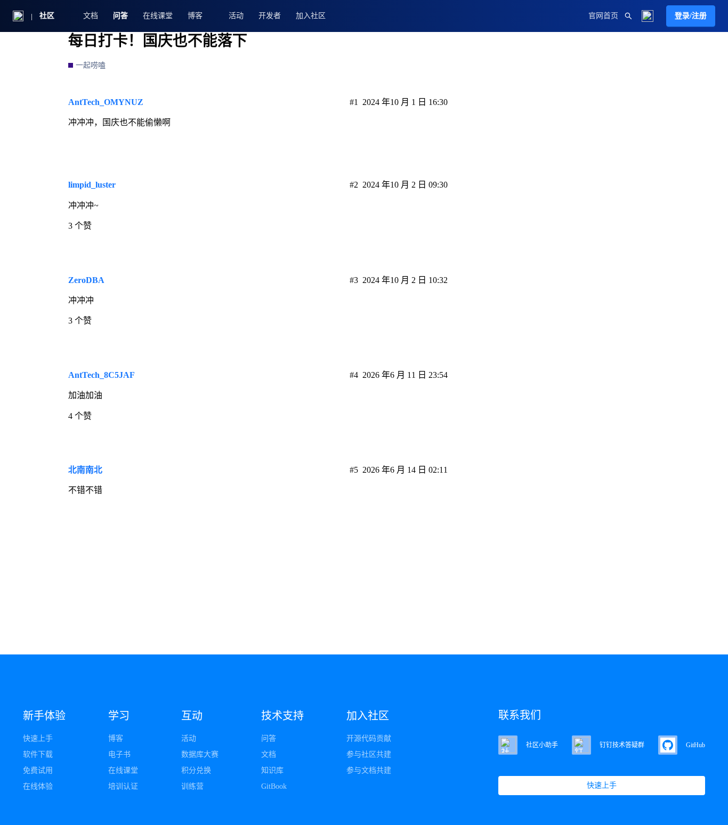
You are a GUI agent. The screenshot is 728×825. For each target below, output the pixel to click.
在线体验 (38, 786)
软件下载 (38, 754)
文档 (90, 16)
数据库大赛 (200, 754)
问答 (120, 16)
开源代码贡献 (368, 738)
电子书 (119, 754)
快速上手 (38, 738)
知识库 (272, 770)
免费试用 (38, 770)
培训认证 (123, 786)
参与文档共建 (368, 770)
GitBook (274, 786)
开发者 (269, 16)
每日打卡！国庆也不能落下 (157, 41)
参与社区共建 (368, 754)
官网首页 (603, 16)
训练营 (192, 786)
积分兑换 (196, 770)
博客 (115, 738)
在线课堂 (158, 16)
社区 (46, 16)
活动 (236, 16)
